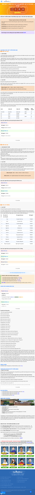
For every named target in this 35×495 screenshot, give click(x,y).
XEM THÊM (3, 282)
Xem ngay (20, 277)
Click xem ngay (29, 442)
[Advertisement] (17, 41)
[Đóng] (33, 5)
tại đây (18, 392)
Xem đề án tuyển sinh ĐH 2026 (6, 477)
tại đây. (23, 391)
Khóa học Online (20, 477)
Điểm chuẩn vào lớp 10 (21, 481)
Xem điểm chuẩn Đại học (5, 478)
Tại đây (21, 365)
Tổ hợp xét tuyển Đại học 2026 (6, 481)
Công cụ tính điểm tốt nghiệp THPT (23, 478)
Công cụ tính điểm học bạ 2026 (6, 480)
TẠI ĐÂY (24, 32)
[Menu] (2, 1)
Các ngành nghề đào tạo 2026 (22, 480)
